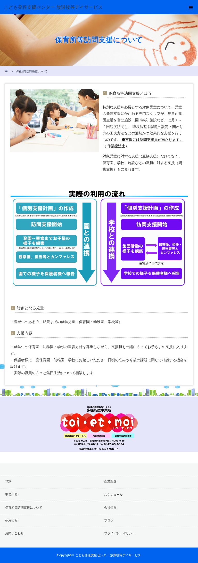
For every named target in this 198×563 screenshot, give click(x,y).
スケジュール (113, 494)
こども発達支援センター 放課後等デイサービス (108, 555)
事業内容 (11, 494)
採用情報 (11, 520)
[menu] (191, 7)
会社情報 (110, 507)
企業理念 (110, 481)
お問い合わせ (14, 533)
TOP (8, 481)
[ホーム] (7, 68)
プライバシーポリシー (119, 533)
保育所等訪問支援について (23, 507)
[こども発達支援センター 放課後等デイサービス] (91, 7)
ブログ (108, 520)
